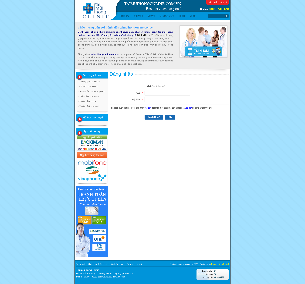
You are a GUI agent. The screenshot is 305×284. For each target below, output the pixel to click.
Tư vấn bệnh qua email (89, 106)
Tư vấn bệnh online (87, 101)
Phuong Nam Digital (220, 264)
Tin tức (182, 16)
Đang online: (207, 271)
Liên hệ (193, 16)
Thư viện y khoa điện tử (89, 82)
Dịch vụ (151, 16)
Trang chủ (124, 16)
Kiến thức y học (166, 16)
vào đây (148, 107)
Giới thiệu (138, 16)
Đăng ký (223, 2)
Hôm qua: (209, 274)
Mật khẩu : (137, 99)
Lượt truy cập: (207, 277)
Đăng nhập (213, 2)
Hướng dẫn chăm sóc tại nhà (92, 91)
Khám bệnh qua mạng (89, 96)
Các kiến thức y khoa (88, 86)
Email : (139, 93)
